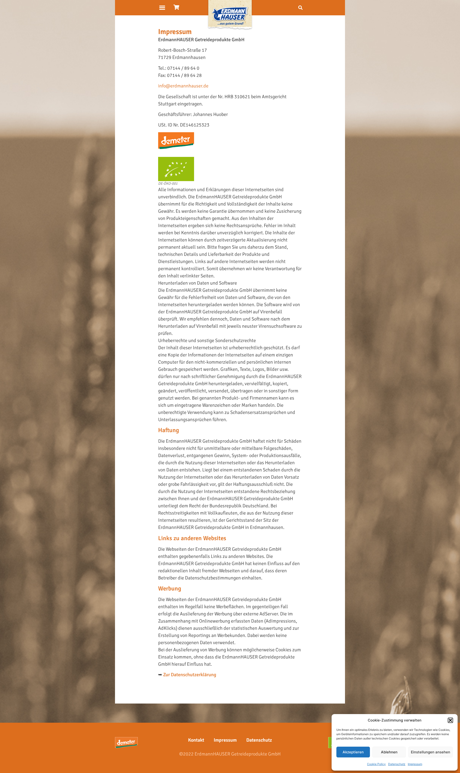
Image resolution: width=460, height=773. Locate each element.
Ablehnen (389, 752)
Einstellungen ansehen (430, 752)
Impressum (415, 764)
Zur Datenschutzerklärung (189, 675)
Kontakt (196, 740)
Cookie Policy (376, 764)
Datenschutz (396, 764)
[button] (450, 720)
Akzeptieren (353, 752)
